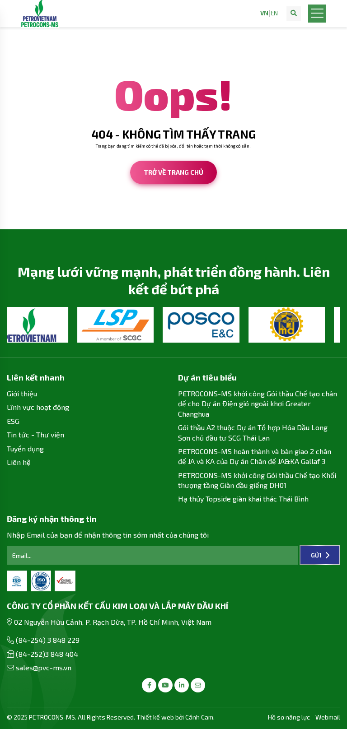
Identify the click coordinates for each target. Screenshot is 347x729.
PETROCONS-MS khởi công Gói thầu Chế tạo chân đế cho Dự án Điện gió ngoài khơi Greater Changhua (257, 403)
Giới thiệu (22, 393)
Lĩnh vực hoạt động (38, 407)
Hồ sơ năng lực (289, 717)
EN (274, 13)
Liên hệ (19, 462)
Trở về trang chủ (173, 172)
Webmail (327, 717)
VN (264, 13)
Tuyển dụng (25, 448)
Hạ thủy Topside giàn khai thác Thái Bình (243, 498)
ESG (13, 421)
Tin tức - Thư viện (35, 434)
